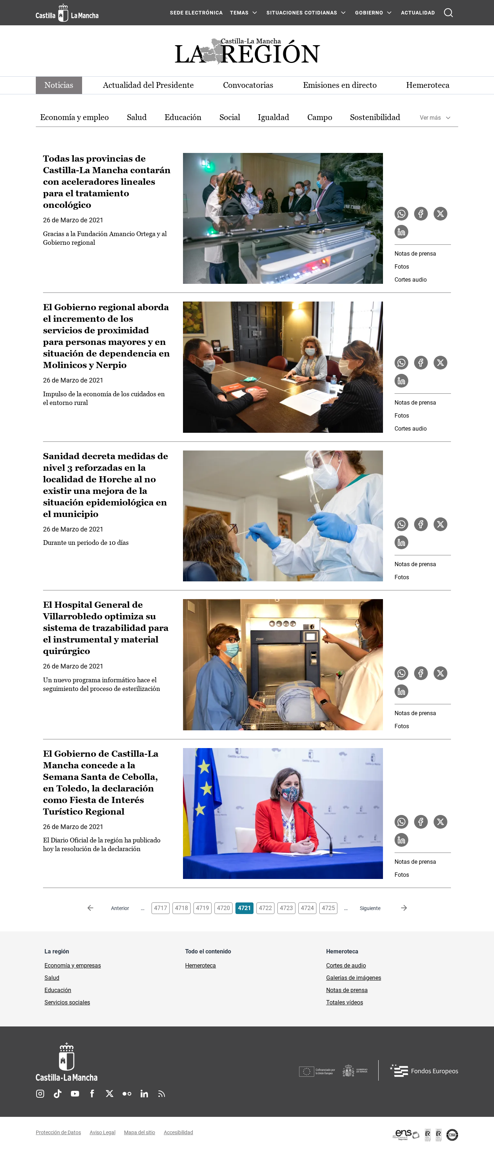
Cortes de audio (346, 965)
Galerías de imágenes (353, 977)
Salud (137, 117)
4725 (328, 908)
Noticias (58, 85)
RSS (161, 1093)
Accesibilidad (178, 1132)
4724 (307, 908)
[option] (74, 118)
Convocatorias (248, 85)
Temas (239, 13)
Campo (319, 117)
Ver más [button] (430, 117)
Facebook (92, 1093)
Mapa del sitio (139, 1132)
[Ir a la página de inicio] (67, 12)
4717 (160, 908)
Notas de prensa (415, 253)
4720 (223, 908)
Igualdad (273, 117)
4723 (286, 908)
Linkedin (144, 1093)
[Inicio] (134, 1061)
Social (230, 117)
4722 (265, 908)
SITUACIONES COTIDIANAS (302, 13)
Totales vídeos (344, 1002)
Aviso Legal (102, 1132)
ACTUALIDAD (418, 13)
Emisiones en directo (340, 85)
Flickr (127, 1093)
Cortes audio (411, 279)
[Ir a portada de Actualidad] (247, 53)
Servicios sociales (67, 1002)
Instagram (40, 1093)
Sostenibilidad (375, 117)
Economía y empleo (74, 117)
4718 (181, 908)
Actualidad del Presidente (148, 85)
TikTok (57, 1093)
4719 (202, 908)
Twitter (109, 1093)
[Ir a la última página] (398, 908)
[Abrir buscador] (448, 12)
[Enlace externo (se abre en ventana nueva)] (425, 1134)
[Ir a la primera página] (96, 908)
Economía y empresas (72, 965)
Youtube (75, 1093)
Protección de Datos (58, 1132)
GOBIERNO (369, 13)
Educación (183, 117)
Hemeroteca (428, 85)
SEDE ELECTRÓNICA (196, 13)
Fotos (402, 266)
